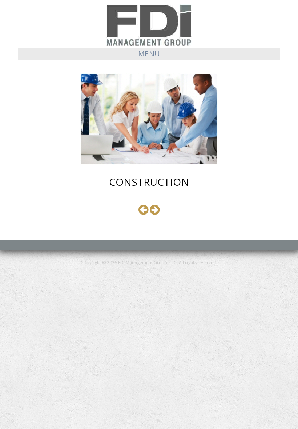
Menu (149, 54)
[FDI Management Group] (149, 24)
